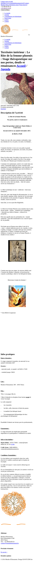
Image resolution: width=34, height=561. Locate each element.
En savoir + (4, 552)
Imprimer (3, 109)
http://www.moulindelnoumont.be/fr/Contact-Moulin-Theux (15, 3)
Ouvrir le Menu (5, 10)
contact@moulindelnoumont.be (10, 543)
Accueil (21, 65)
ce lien (13, 444)
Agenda (5, 69)
